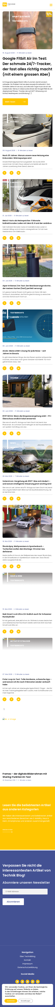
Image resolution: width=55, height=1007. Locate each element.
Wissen (13, 447)
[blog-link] (27, 130)
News (13, 443)
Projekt (14, 121)
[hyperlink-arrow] (48, 173)
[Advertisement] (22, 924)
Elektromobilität (19, 508)
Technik (14, 378)
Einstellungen (25, 1001)
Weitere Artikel (7, 830)
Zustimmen (11, 1001)
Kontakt (27, 960)
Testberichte (20, 21)
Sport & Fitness (21, 16)
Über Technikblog (27, 956)
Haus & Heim (16, 247)
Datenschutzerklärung (27, 967)
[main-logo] (9, 5)
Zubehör (14, 317)
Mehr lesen (10, 101)
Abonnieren (13, 901)
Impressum (28, 963)
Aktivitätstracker (20, 641)
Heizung (14, 117)
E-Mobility (15, 182)
